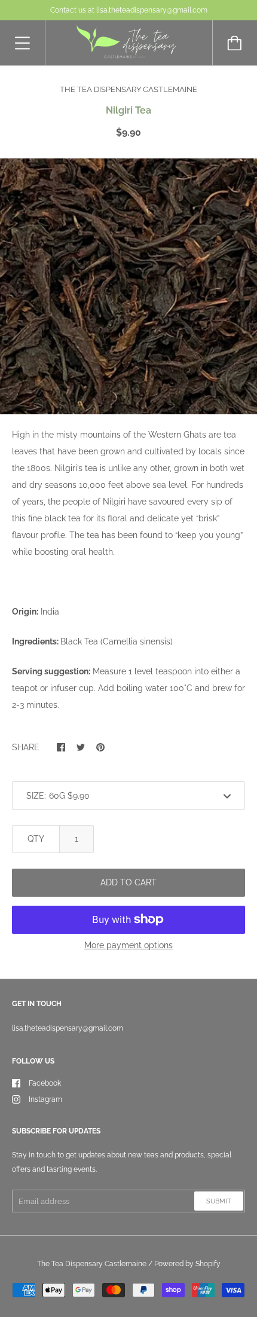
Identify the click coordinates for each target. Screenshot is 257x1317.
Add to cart (128, 882)
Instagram (45, 1099)
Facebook (45, 1083)
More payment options (128, 945)
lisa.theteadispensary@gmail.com (67, 1028)
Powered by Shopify (187, 1264)
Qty (35, 839)
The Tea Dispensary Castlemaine (91, 1264)
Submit (218, 1201)
